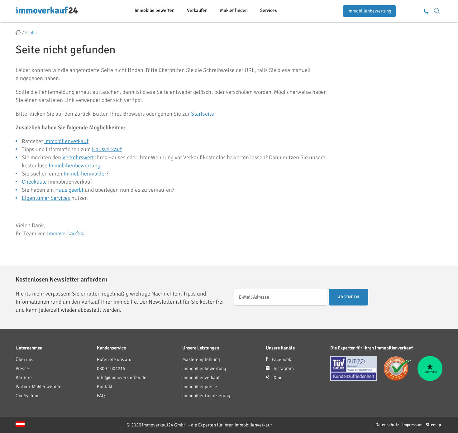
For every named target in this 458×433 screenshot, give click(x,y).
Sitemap (433, 424)
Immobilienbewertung (369, 11)
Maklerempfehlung (201, 359)
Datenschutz (387, 424)
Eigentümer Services (46, 198)
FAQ (101, 395)
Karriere (24, 377)
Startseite (202, 113)
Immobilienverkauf (66, 141)
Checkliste (34, 181)
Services (268, 10)
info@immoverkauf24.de (121, 377)
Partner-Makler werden (38, 386)
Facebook (281, 359)
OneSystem (27, 395)
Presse (22, 368)
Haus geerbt (69, 189)
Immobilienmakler (85, 173)
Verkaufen (197, 10)
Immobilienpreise (199, 386)
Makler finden (234, 10)
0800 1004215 (111, 368)
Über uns (24, 359)
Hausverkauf (107, 149)
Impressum (412, 424)
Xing (278, 377)
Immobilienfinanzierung (206, 395)
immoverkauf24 (65, 233)
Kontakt (104, 386)
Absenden (348, 297)
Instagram (283, 368)
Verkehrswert (78, 157)
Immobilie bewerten (154, 10)
